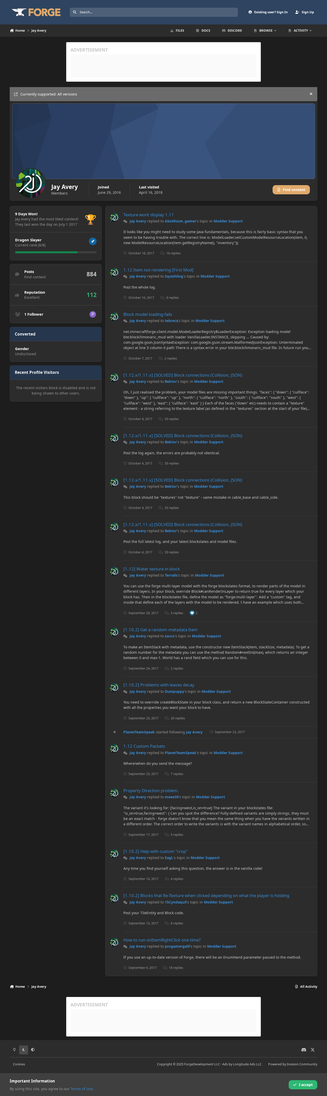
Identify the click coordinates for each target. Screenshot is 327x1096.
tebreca (171, 320)
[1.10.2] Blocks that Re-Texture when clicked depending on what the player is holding (206, 895)
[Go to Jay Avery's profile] (114, 217)
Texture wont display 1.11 (148, 215)
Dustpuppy (174, 691)
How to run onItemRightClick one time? (162, 940)
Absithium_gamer (180, 221)
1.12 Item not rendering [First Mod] (158, 270)
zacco (169, 636)
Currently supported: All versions (48, 94)
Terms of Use (82, 1088)
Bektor (171, 381)
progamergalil (177, 946)
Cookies (19, 1064)
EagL (169, 857)
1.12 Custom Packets (144, 746)
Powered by (292, 1064)
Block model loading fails (147, 314)
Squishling (174, 276)
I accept (306, 1084)
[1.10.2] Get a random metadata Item (160, 630)
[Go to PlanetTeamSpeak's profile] (92, 314)
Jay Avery (138, 221)
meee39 (172, 796)
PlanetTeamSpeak (139, 732)
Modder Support (228, 221)
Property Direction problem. (151, 790)
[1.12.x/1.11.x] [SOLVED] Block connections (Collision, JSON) (182, 375)
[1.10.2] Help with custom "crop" (155, 851)
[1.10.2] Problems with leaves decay (158, 685)
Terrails (171, 575)
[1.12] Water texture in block (151, 569)
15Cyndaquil (175, 902)
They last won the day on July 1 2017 (46, 224)
